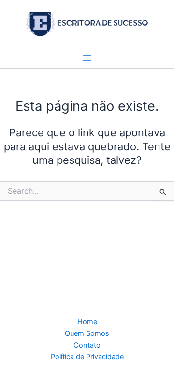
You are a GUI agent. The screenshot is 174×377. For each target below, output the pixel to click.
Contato (87, 345)
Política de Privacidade (87, 356)
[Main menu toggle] (87, 58)
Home (87, 322)
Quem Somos (87, 333)
